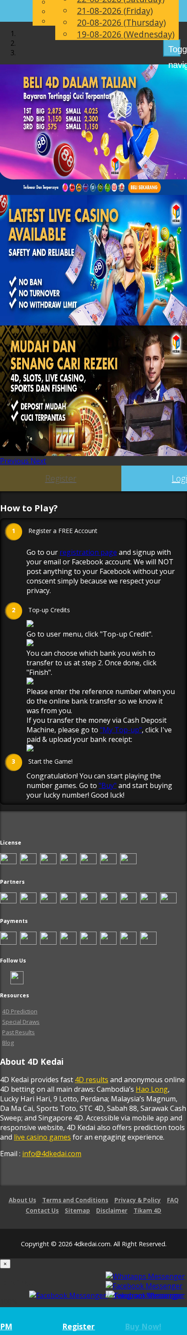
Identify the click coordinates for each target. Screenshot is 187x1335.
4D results (91, 1079)
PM (6, 1326)
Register (61, 478)
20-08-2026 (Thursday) (121, 22)
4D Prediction (19, 1011)
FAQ (173, 1200)
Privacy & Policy (137, 1200)
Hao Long (152, 1089)
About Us (22, 1200)
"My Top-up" (121, 730)
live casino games (42, 1137)
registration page (88, 552)
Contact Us (42, 1210)
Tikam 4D (147, 1210)
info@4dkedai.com (51, 1153)
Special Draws (21, 1022)
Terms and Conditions (75, 1200)
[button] (15, 461)
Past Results (18, 1032)
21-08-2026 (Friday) (115, 11)
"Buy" (108, 785)
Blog (8, 1043)
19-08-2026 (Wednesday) (125, 34)
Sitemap (77, 1210)
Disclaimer (111, 1210)
